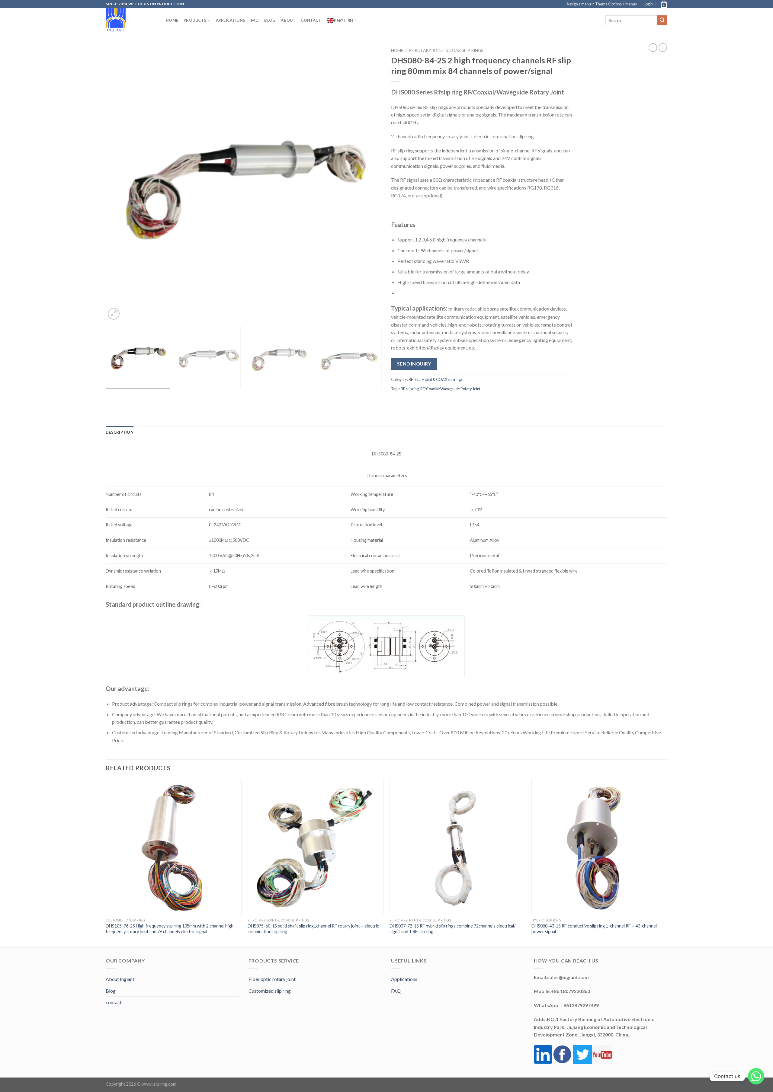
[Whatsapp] (756, 1076)
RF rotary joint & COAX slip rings (446, 50)
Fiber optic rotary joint (272, 979)
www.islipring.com (159, 1084)
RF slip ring (410, 388)
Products (195, 20)
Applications (230, 20)
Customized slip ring (270, 991)
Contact (311, 20)
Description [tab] (119, 432)
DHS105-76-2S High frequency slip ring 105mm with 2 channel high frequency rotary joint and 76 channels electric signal (169, 928)
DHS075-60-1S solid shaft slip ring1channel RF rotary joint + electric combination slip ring (313, 928)
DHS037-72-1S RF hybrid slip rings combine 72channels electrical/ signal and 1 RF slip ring (452, 928)
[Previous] (118, 183)
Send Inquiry (414, 363)
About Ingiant (120, 979)
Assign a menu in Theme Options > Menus (601, 4)
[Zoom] (114, 314)
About (288, 20)
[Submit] (662, 20)
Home (172, 20)
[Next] (369, 183)
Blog (269, 20)
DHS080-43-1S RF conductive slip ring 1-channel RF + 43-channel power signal (594, 928)
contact (114, 1002)
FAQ (255, 20)
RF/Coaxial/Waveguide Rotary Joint (450, 388)
